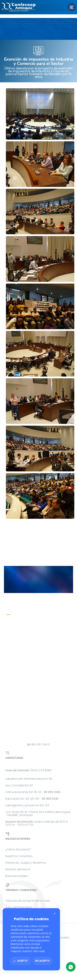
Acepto (20, 961)
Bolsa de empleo (16, 875)
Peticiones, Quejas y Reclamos (25, 862)
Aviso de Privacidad (18, 907)
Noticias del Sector (18, 869)
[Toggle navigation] (71, 7)
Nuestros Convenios (19, 856)
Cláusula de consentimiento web (27, 900)
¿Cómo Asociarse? (17, 849)
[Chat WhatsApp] (70, 966)
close (54, 913)
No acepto (42, 961)
